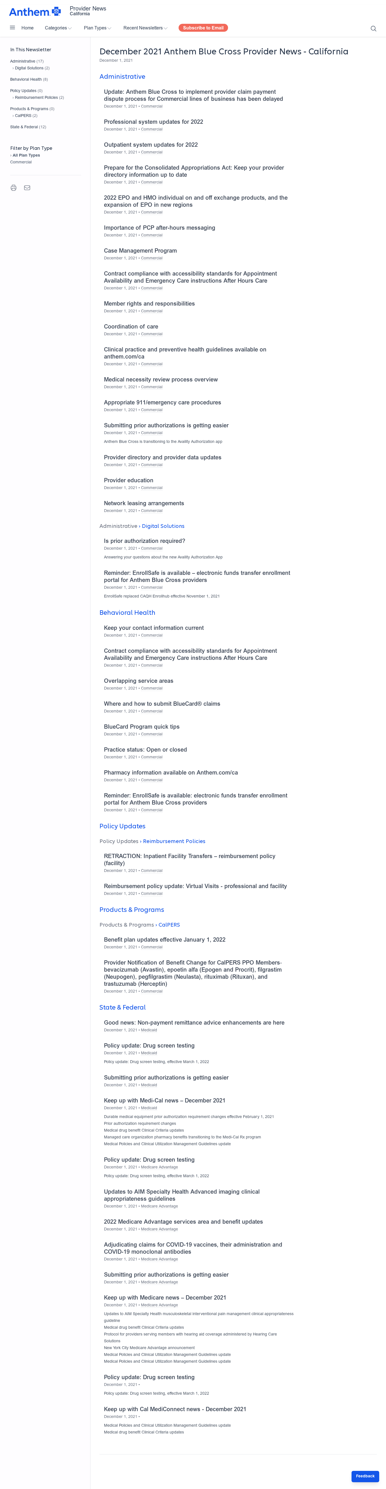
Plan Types (95, 28)
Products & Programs (29, 109)
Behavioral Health (26, 80)
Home (27, 28)
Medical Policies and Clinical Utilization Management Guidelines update (167, 1144)
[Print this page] (13, 187)
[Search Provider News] (373, 28)
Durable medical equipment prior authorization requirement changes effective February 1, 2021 (189, 1117)
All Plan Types (26, 156)
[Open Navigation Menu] (12, 27)
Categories (56, 28)
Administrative (22, 62)
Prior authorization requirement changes (140, 1124)
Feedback (365, 1477)
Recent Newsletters (143, 28)
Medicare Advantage (159, 1168)
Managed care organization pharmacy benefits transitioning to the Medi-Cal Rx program (182, 1138)
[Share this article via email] (27, 187)
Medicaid (149, 1031)
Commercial (21, 163)
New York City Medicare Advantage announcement (149, 1348)
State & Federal (24, 127)
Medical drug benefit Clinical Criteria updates (144, 1131)
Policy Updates (23, 91)
